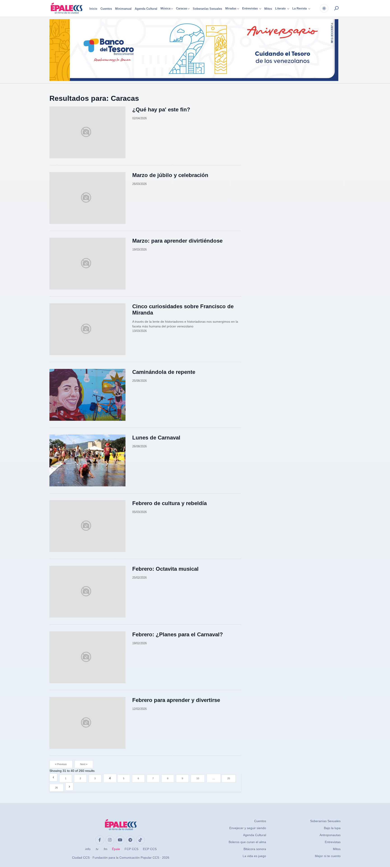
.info (87, 849)
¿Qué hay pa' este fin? (161, 109)
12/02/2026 (139, 709)
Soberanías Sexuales (207, 8)
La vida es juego (254, 856)
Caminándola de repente (163, 372)
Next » (83, 764)
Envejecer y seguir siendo (247, 828)
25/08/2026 (139, 380)
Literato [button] (281, 8)
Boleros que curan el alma (247, 842)
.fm (105, 849)
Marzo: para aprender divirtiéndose (177, 241)
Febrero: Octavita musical (165, 569)
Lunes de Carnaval (156, 438)
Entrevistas (333, 842)
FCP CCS (131, 849)
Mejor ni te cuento (328, 856)
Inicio (93, 8)
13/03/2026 (139, 331)
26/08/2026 (139, 446)
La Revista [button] (300, 8)
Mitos (268, 8)
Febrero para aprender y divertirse (176, 700)
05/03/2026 (139, 512)
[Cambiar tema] (324, 8)
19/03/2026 (139, 249)
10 (197, 778)
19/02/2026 (139, 643)
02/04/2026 (139, 118)
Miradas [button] (230, 8)
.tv (96, 849)
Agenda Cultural (146, 8)
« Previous (61, 764)
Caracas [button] (181, 8)
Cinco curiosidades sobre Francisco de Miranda (183, 309)
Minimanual (123, 8)
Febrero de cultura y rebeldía (169, 503)
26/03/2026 (139, 184)
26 (56, 787)
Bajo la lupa (332, 828)
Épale (116, 849)
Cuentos (106, 8)
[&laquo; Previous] (53, 777)
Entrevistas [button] (250, 8)
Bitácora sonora (255, 849)
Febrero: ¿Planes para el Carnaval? (177, 634)
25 (228, 778)
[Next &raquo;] (69, 787)
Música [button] (165, 8)
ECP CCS (150, 849)
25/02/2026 (139, 577)
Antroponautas (330, 835)
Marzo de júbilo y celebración (170, 175)
